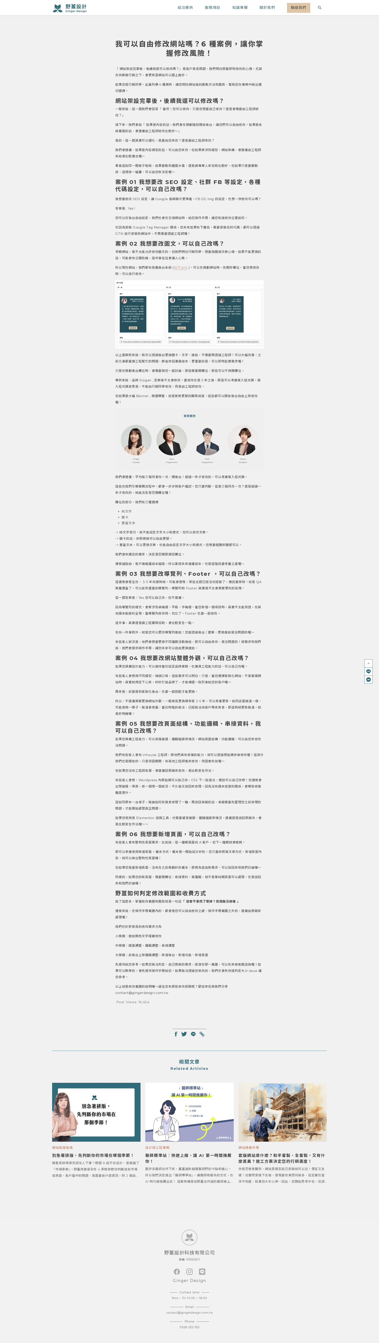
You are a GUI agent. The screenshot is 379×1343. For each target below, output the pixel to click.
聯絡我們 (298, 8)
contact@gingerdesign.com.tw (189, 1312)
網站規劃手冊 (248, 1148)
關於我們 (267, 8)
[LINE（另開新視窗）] (202, 1271)
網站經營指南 (62, 1148)
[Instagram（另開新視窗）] (189, 1271)
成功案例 (185, 8)
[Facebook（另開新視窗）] (177, 1271)
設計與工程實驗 (157, 1148)
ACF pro (181, 267)
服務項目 (212, 8)
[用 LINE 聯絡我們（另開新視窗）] (368, 671)
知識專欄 (240, 8)
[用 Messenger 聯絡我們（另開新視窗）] (368, 680)
